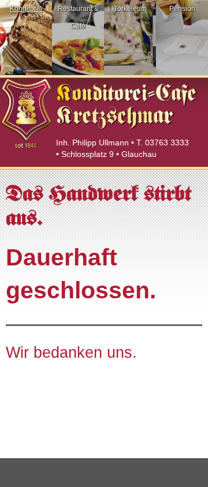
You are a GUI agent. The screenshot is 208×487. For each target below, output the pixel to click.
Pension (182, 9)
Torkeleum (130, 9)
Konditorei (26, 9)
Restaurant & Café (78, 17)
